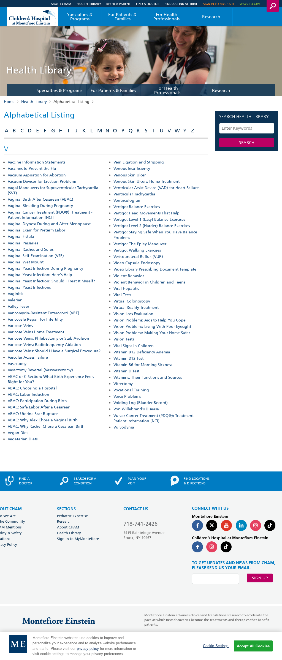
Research (211, 16)
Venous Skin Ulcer (129, 175)
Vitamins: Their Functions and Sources (147, 377)
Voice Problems (127, 396)
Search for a (85, 480)
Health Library (89, 4)
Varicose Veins (20, 325)
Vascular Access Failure (28, 357)
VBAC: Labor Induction (28, 394)
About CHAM (61, 4)
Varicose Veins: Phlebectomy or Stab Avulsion (48, 338)
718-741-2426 (140, 523)
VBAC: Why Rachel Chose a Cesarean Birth (46, 426)
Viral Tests (122, 294)
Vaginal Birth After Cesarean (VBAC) (40, 199)
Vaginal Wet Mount (26, 262)
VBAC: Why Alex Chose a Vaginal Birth (43, 420)
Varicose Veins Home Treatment (36, 331)
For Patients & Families (122, 16)
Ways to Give (250, 4)
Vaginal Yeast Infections (29, 287)
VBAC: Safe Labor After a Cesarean (39, 407)
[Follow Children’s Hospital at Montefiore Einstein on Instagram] (211, 546)
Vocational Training (131, 390)
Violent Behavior (128, 275)
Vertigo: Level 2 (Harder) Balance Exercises (151, 225)
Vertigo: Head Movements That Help (146, 213)
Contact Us (135, 509)
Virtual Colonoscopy (131, 301)
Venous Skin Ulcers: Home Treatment (146, 181)
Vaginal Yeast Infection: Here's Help (40, 274)
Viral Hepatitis (126, 288)
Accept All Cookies (253, 646)
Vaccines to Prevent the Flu (32, 168)
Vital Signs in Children (133, 345)
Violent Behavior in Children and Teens (149, 282)
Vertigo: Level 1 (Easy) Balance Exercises (149, 219)
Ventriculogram (127, 200)
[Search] (273, 6)
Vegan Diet (18, 432)
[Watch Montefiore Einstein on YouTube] (226, 525)
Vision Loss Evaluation (133, 313)
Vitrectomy (123, 383)
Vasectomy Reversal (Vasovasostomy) (40, 369)
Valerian (15, 300)
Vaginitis (15, 293)
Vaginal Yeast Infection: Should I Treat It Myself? (51, 281)
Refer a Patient (118, 4)
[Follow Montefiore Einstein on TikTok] (269, 525)
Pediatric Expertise (72, 516)
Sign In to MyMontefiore (78, 538)
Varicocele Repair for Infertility (35, 319)
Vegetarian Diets (22, 439)
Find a (25, 480)
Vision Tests (123, 339)
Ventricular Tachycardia (134, 194)
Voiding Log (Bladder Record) (140, 402)
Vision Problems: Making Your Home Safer (151, 332)
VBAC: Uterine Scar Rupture (33, 413)
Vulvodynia (123, 427)
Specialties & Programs (80, 16)
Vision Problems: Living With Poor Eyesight (152, 326)
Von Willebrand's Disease (136, 409)
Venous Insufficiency (131, 168)
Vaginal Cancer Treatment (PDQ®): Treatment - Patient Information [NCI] (50, 215)
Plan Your (137, 480)
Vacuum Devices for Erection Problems (42, 181)
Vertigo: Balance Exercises (136, 206)
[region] (141, 646)
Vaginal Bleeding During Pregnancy (40, 205)
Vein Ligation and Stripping (138, 162)
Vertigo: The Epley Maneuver (139, 243)
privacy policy (88, 649)
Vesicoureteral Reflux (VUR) (138, 256)
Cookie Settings (216, 646)
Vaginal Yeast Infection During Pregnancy (45, 268)
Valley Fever (18, 306)
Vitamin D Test (126, 371)
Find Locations (197, 480)
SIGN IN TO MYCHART (218, 4)
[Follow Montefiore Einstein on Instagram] (255, 525)
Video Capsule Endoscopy (136, 262)
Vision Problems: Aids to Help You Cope (149, 320)
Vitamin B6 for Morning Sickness (142, 364)
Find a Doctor (147, 4)
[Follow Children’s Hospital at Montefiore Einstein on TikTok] (226, 546)
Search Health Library (244, 117)
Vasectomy (17, 363)
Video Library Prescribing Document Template (154, 269)
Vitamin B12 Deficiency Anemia (141, 352)
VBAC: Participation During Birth (37, 400)
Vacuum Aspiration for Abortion (37, 175)
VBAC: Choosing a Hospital (32, 388)
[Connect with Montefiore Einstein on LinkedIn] (241, 525)
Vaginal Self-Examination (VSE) (36, 255)
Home (9, 101)
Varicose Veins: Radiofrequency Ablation (44, 344)
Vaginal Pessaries (23, 243)
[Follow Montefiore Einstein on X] (211, 525)
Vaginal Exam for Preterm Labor (36, 230)
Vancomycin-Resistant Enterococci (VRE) (43, 312)
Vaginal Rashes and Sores (30, 249)
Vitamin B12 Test (128, 358)
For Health (166, 16)
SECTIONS (66, 509)
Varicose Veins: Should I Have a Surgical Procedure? (54, 350)
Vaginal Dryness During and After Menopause (49, 223)
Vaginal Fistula (21, 236)
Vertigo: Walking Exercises (137, 250)
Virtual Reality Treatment (136, 307)
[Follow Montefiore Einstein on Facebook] (197, 525)
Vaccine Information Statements (36, 162)
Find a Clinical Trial (181, 4)
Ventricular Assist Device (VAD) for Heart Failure (156, 187)
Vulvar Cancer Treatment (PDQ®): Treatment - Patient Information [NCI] (154, 418)
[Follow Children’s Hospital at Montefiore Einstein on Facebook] (197, 546)
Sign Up (260, 578)
